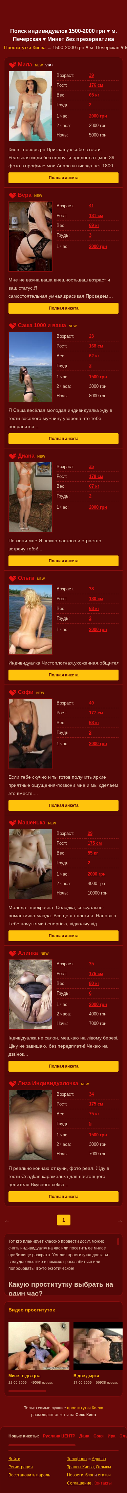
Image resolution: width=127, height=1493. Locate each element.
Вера (24, 195)
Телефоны (77, 1458)
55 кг (93, 853)
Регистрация (20, 1467)
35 (91, 466)
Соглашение (79, 1483)
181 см (96, 215)
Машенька (31, 822)
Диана (26, 456)
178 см (96, 476)
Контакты (102, 1483)
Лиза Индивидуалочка (48, 1083)
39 (91, 75)
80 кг (94, 983)
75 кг (94, 1113)
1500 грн (98, 376)
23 (91, 336)
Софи (26, 692)
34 (91, 1094)
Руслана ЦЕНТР (59, 1436)
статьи (104, 1475)
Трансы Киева (80, 1467)
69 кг (94, 225)
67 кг (94, 486)
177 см (96, 712)
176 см (96, 85)
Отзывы (103, 1467)
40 (91, 703)
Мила (25, 64)
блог (89, 1475)
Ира (111, 1436)
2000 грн (98, 116)
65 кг (94, 95)
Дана (84, 1436)
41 (91, 205)
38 (91, 588)
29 (90, 833)
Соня (98, 1436)
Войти (14, 1458)
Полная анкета (64, 177)
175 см (95, 843)
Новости (75, 1475)
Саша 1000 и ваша (42, 325)
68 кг (94, 608)
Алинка (28, 953)
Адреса (99, 1458)
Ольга (26, 578)
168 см (96, 346)
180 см (96, 598)
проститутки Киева (85, 1408)
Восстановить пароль (29, 1475)
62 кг (94, 355)
